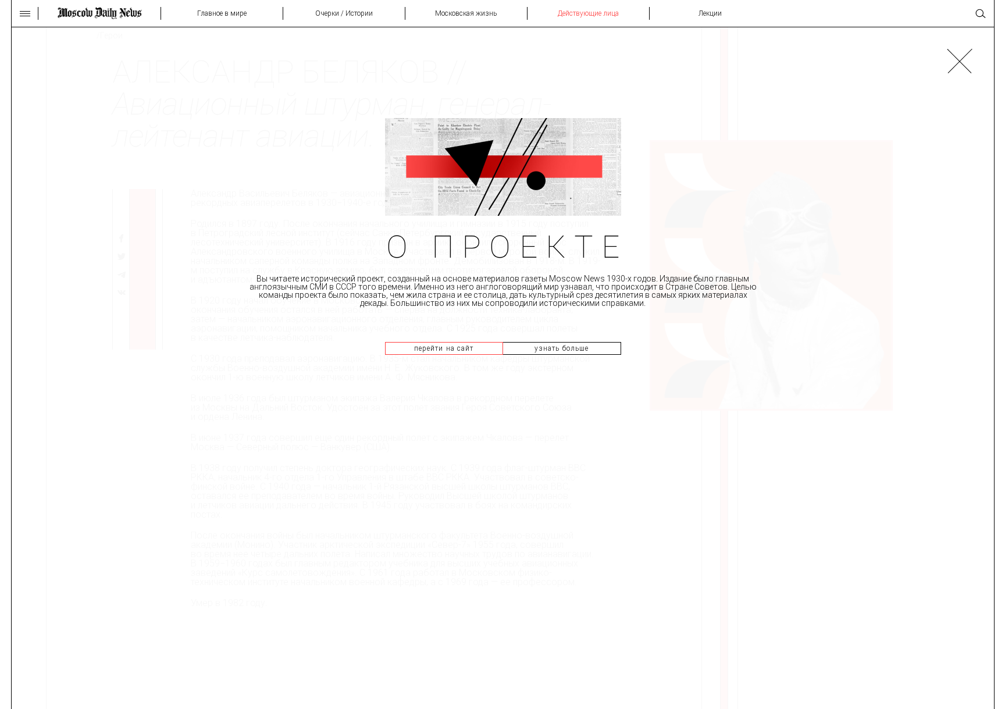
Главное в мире (222, 13)
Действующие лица (588, 13)
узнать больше (561, 348)
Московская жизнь (466, 13)
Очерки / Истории (344, 13)
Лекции (710, 13)
